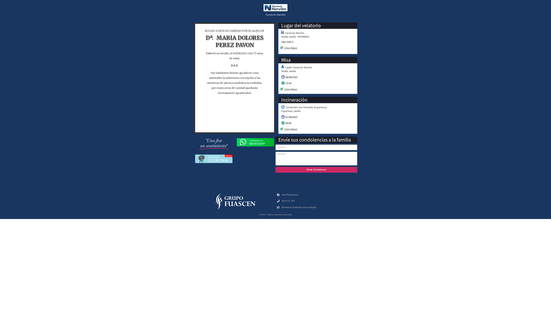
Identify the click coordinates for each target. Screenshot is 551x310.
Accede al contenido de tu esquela (299, 207)
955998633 (303, 36)
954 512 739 (288, 201)
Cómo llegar (290, 48)
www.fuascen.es (290, 194)
